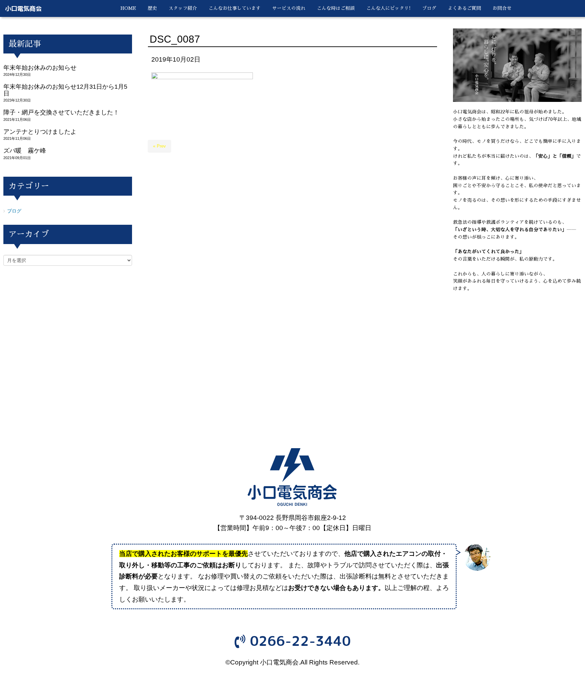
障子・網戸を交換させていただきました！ (61, 112)
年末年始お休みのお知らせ (40, 67)
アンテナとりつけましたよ (40, 131)
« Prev (159, 146)
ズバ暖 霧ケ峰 (24, 150)
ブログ (14, 211)
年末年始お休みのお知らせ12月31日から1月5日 (65, 89)
